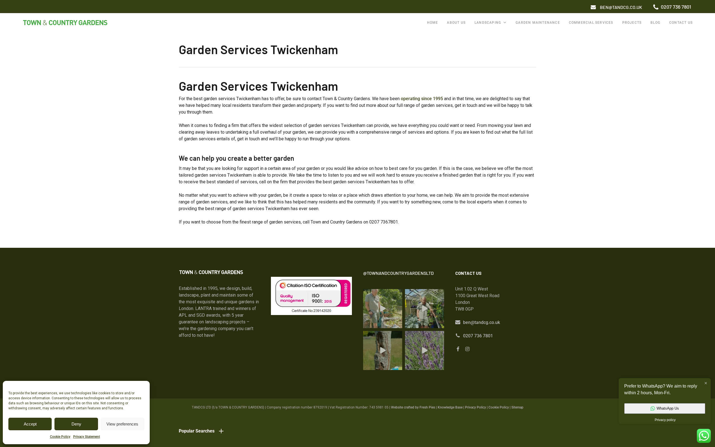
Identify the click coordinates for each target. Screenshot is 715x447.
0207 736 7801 (478, 335)
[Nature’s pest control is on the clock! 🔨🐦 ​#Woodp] (382, 350)
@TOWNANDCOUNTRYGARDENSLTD (398, 273)
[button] (621, 7)
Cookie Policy (60, 437)
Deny (76, 424)
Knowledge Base (450, 407)
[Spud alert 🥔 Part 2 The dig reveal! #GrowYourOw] (382, 308)
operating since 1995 (422, 98)
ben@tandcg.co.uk (481, 322)
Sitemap (517, 407)
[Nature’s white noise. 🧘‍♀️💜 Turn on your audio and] (424, 350)
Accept (30, 424)
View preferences (122, 424)
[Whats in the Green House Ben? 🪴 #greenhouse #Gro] (424, 308)
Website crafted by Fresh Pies (413, 407)
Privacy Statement (86, 437)
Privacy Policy (475, 407)
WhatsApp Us (668, 408)
